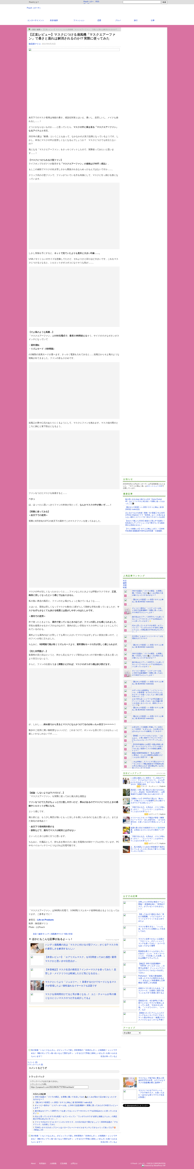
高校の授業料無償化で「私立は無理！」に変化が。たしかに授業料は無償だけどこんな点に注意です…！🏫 (147, 755)
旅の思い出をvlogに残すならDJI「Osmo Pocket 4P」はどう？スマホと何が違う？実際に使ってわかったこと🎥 (145, 501)
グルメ (118, 20)
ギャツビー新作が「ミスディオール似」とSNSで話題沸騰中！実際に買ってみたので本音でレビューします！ (147, 610)
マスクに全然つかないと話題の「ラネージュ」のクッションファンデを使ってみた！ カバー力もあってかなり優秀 (151, 942)
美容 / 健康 (37, 934)
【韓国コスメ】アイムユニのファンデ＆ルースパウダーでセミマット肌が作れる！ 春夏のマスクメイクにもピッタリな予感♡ (151, 1016)
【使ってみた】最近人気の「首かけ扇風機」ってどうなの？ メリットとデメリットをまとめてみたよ (151, 917)
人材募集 (53, 1163)
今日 (125, 581)
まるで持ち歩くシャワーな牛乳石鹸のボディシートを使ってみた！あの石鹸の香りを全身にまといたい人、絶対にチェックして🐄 (147, 702)
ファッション (79, 20)
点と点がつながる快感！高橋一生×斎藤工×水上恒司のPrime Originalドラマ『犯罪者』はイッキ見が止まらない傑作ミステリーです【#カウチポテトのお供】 (145, 515)
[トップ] (29, 29)
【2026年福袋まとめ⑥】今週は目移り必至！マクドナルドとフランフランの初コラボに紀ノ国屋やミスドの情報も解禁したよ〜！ (147, 747)
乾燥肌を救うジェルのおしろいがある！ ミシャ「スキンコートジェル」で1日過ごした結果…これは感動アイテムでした (151, 954)
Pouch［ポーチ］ (34, 8)
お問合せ (74, 1163)
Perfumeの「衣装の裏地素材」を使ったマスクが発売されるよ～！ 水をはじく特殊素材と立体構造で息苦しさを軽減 (151, 979)
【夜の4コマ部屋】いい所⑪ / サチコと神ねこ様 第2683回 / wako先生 (63, 1102)
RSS (97, 2)
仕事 (153, 20)
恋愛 (99, 20)
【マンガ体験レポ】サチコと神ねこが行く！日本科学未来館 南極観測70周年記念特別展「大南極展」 (144, 530)
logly (164, 773)
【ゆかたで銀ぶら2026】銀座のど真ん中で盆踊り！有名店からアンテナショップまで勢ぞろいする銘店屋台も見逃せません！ (145, 523)
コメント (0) (32, 1062)
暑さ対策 (69, 934)
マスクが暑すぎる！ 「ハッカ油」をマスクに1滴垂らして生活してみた (151, 928)
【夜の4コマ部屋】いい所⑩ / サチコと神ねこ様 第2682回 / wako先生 (147, 709)
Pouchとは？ (34, 2)
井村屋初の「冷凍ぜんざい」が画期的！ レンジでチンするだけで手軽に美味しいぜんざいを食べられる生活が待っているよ (95, 1053)
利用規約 (42, 1163)
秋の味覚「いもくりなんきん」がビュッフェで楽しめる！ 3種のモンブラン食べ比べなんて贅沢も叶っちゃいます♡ (52, 1053)
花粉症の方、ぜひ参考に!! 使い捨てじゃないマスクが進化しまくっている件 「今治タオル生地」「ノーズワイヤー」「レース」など (151, 1005)
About (33, 1163)
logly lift (116, 940)
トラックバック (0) (35, 1064)
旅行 (136, 20)
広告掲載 (63, 1163)
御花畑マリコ (35, 44)
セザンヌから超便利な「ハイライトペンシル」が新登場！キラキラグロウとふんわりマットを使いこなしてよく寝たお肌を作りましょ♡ (147, 693)
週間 (125, 583)
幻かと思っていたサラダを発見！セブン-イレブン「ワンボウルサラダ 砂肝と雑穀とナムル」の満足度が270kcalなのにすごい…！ (148, 628)
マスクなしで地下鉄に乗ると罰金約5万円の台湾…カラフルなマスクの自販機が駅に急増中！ (151, 1080)
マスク (61, 934)
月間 (125, 585)
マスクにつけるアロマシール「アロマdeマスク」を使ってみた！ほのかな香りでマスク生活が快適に (151, 1093)
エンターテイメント (35, 20)
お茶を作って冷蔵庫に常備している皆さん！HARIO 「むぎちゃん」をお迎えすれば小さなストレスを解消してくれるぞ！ (147, 729)
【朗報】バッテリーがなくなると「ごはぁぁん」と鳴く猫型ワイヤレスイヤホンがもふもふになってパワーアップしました (147, 739)
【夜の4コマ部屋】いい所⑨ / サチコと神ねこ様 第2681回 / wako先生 (147, 717)
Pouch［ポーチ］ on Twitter (89, 2)
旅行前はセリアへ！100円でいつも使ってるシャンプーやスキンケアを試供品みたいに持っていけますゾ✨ (148, 619)
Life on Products (45, 920)
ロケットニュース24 (154, 486)
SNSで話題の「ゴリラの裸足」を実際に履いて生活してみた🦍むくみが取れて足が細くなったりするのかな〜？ (147, 593)
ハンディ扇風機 (50, 934)
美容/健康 (54, 20)
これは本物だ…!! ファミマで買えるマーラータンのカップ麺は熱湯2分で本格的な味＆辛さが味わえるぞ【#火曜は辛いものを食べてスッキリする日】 (148, 765)
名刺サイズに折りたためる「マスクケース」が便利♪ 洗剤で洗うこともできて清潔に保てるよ (151, 990)
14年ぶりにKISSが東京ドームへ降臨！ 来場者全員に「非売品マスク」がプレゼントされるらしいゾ (151, 905)
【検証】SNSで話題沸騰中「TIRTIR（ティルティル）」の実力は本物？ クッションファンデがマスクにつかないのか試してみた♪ (151, 968)
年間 (125, 587)
